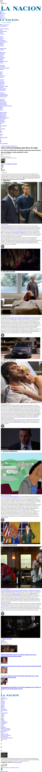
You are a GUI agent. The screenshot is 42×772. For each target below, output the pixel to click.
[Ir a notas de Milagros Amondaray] (21, 161)
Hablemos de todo (4, 61)
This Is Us (39, 233)
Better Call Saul (33, 593)
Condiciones (15, 762)
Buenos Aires (2, 52)
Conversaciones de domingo (6, 105)
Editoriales (2, 65)
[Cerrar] (18, 20)
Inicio (2, 12)
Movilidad (2, 43)
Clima (1, 30)
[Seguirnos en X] (1, 744)
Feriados (2, 85)
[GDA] (4, 766)
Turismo (1, 81)
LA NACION (3, 146)
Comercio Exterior (3, 41)
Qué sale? (2, 92)
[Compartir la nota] (1, 167)
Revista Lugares (3, 115)
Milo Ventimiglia (15, 232)
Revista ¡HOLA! (3, 113)
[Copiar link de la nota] (1, 168)
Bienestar (2, 58)
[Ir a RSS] (1, 750)
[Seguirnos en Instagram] (1, 747)
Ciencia (1, 60)
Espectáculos (9, 146)
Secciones (3, 13)
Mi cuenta (3, 18)
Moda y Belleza (3, 88)
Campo (1, 39)
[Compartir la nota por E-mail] (4, 170)
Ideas (1, 108)
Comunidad (2, 57)
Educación (2, 54)
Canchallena (2, 75)
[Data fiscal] (1, 770)
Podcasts (2, 87)
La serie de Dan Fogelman (6, 225)
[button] (21, 81)
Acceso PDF (2, 99)
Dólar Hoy (2, 37)
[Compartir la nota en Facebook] (1, 170)
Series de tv (14, 146)
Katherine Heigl (21, 415)
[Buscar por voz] (40, 22)
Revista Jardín (3, 119)
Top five (2, 640)
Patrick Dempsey (17, 421)
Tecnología (2, 82)
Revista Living (3, 116)
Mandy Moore (23, 232)
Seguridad (2, 53)
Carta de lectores (3, 104)
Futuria (1, 36)
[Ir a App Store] (4, 757)
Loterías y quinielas (4, 86)
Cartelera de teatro (4, 95)
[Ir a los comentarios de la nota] (3, 165)
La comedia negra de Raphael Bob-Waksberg (10, 496)
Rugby (1, 73)
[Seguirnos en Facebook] (1, 740)
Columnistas (2, 66)
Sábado (1, 107)
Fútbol (1, 71)
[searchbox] (20, 22)
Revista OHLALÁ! (3, 112)
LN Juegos (2, 79)
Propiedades (2, 40)
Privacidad (20, 762)
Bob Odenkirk (17, 594)
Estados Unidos (3, 48)
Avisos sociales (3, 103)
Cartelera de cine (3, 94)
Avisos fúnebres (3, 102)
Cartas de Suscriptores (4, 68)
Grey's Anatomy (16, 405)
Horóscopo (2, 83)
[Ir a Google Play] (4, 754)
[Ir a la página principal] (21, 10)
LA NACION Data (3, 31)
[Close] (1, 690)
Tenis (1, 74)
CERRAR (1, 0)
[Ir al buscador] (2, 5)
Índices (1, 44)
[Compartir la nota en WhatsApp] (3, 167)
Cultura (1, 56)
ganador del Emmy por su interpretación (25, 241)
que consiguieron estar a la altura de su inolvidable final (18, 318)
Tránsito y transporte (4, 28)
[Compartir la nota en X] (3, 170)
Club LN (2, 16)
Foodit (2, 15)
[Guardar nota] (1, 165)
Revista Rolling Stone (4, 117)
